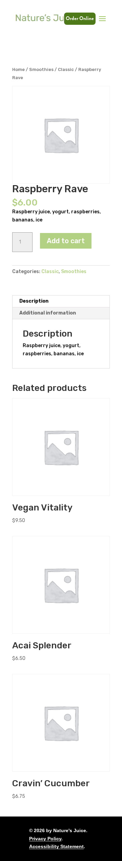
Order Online (80, 18)
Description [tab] (33, 301)
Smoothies (41, 69)
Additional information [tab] (47, 313)
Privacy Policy (45, 838)
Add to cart (66, 241)
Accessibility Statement (56, 846)
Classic (66, 69)
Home (18, 69)
